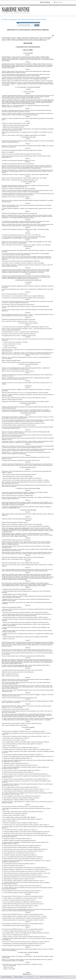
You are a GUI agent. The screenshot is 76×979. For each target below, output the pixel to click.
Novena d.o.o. (62, 977)
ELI (37, 977)
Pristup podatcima (29, 977)
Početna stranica (58, 2)
